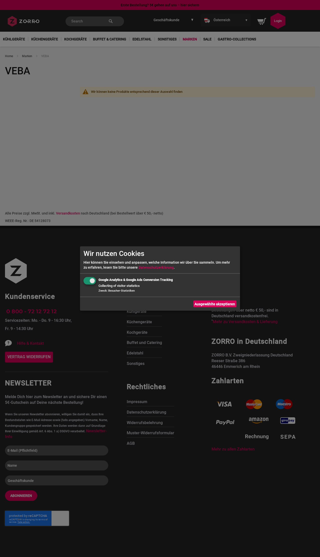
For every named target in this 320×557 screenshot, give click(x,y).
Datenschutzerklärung (156, 267)
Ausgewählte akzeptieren (214, 304)
